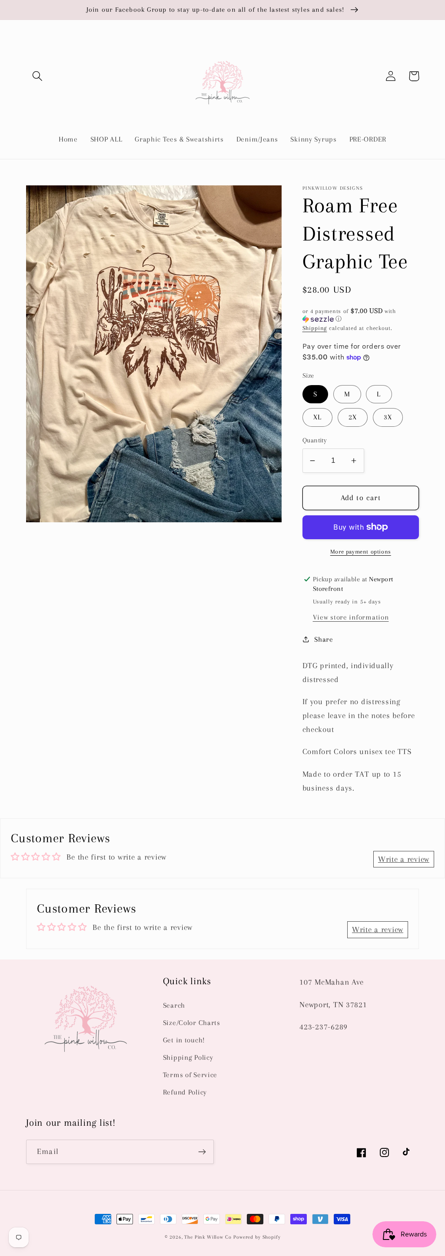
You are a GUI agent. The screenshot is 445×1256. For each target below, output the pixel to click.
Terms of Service (190, 1075)
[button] (37, 76)
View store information (351, 617)
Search (174, 1005)
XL (317, 417)
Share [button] (323, 639)
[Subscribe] (201, 1152)
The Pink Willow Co (207, 1237)
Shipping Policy (188, 1057)
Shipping (314, 328)
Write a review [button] (403, 859)
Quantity (314, 440)
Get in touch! (184, 1040)
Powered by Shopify (256, 1237)
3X (388, 417)
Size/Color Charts (191, 1023)
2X (353, 417)
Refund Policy (185, 1092)
